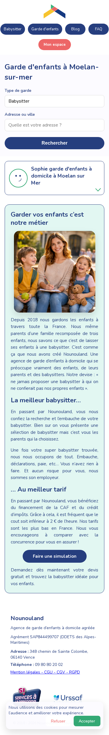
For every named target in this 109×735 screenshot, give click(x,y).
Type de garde (18, 90)
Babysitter (13, 29)
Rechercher (54, 143)
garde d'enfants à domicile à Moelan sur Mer (61, 175)
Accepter (87, 721)
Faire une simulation (54, 556)
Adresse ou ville (20, 114)
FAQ (98, 29)
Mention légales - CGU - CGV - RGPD (45, 672)
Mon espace (55, 44)
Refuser (58, 721)
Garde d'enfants (45, 29)
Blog (75, 29)
